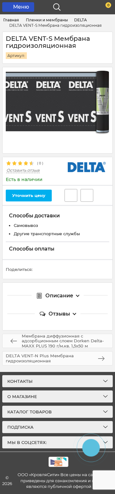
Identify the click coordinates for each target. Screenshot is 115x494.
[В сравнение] (86, 195)
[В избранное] (71, 195)
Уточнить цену (28, 195)
